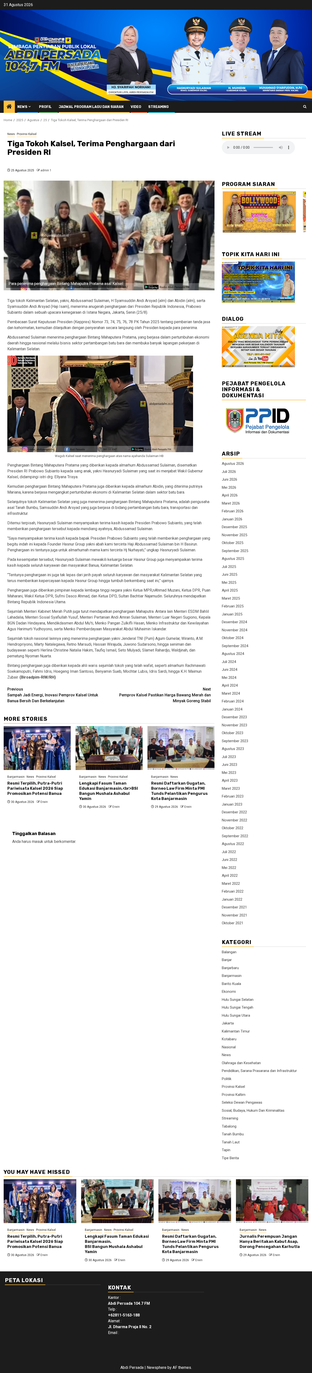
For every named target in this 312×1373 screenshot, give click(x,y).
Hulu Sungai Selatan (238, 999)
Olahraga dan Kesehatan (241, 1063)
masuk (37, 841)
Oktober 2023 (232, 733)
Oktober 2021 (232, 923)
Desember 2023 (234, 717)
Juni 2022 (229, 859)
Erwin (44, 802)
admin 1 (45, 170)
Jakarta (228, 1023)
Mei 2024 (229, 677)
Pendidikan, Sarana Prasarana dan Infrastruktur (259, 1071)
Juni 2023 (229, 764)
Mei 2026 (229, 487)
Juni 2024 (229, 669)
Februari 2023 (233, 796)
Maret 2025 (231, 598)
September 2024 (235, 646)
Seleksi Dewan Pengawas (242, 1102)
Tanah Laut (231, 1142)
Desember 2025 (234, 527)
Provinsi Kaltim (233, 1094)
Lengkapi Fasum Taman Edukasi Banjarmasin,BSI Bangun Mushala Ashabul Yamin (117, 1244)
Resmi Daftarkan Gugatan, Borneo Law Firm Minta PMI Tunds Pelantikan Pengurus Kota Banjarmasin (179, 791)
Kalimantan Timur (236, 1031)
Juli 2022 (229, 852)
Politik (226, 1079)
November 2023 (234, 725)
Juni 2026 (229, 479)
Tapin (226, 1150)
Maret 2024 (231, 693)
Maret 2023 (231, 788)
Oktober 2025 (232, 543)
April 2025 (230, 590)
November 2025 (234, 535)
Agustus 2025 (233, 558)
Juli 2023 (229, 757)
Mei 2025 (229, 582)
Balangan (229, 952)
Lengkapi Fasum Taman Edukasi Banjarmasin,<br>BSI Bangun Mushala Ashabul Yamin (108, 791)
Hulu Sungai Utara (236, 1015)
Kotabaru (229, 1039)
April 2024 (230, 685)
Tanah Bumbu (233, 1134)
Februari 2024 (233, 701)
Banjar (227, 960)
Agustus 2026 (233, 463)
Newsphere (156, 1367)
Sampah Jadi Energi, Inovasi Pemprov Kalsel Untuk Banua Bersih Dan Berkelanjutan (52, 695)
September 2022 (235, 836)
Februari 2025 (233, 606)
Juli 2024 (229, 662)
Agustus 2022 (233, 844)
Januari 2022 (232, 899)
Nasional (229, 1047)
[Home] (9, 107)
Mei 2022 (229, 868)
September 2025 (235, 551)
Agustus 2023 (233, 749)
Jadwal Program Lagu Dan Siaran (91, 107)
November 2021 (234, 915)
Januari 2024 (232, 709)
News (22, 107)
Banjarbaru (230, 968)
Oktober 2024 (232, 638)
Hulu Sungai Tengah (237, 1007)
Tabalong (229, 1126)
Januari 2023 (232, 804)
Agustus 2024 (233, 654)
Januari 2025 (232, 614)
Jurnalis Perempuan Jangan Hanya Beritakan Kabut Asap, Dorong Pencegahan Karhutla (270, 1241)
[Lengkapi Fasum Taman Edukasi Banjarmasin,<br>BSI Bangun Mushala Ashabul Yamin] (109, 748)
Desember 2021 (234, 907)
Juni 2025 (229, 574)
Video (136, 107)
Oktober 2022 (232, 828)
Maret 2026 (231, 503)
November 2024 (234, 630)
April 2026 (230, 495)
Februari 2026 (233, 511)
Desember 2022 (234, 812)
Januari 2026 (232, 519)
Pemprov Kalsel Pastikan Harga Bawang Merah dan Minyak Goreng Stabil (165, 695)
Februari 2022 (233, 891)
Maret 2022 (231, 883)
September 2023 (235, 741)
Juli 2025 (229, 567)
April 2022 (230, 875)
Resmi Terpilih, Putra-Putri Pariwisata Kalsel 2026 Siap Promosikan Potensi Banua (35, 788)
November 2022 (234, 820)
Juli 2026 (229, 471)
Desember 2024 (234, 622)
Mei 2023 (229, 772)
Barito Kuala (231, 984)
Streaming (158, 107)
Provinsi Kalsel (27, 134)
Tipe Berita (230, 1158)
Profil (45, 107)
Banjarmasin (16, 777)
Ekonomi (229, 991)
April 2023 (230, 780)
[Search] (305, 106)
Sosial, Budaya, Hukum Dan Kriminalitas (253, 1110)
